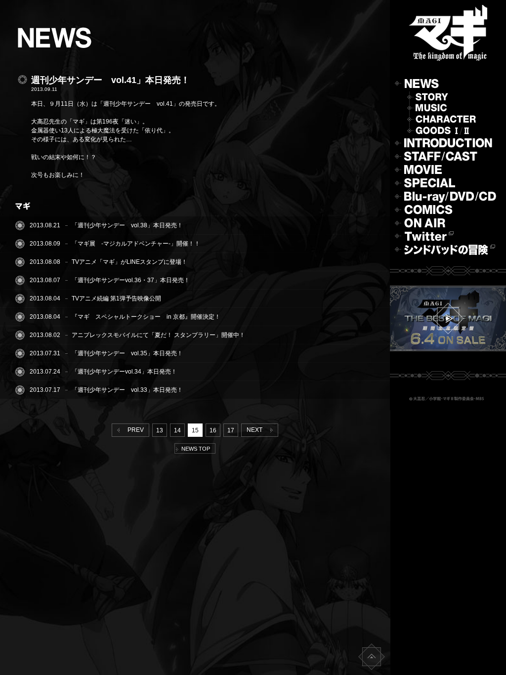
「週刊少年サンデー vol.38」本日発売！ (127, 225)
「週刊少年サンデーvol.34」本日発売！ (124, 371)
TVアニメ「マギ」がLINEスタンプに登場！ (129, 261)
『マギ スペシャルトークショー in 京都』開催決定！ (146, 316)
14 (177, 430)
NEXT (256, 429)
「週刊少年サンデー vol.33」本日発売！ (127, 389)
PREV (134, 429)
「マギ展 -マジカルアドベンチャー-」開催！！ (136, 243)
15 (195, 430)
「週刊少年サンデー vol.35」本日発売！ (127, 353)
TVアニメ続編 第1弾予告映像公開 (116, 298)
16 (213, 430)
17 (230, 430)
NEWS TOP (194, 449)
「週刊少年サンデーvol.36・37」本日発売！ (131, 280)
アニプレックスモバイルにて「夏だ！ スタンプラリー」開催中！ (158, 335)
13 (159, 430)
